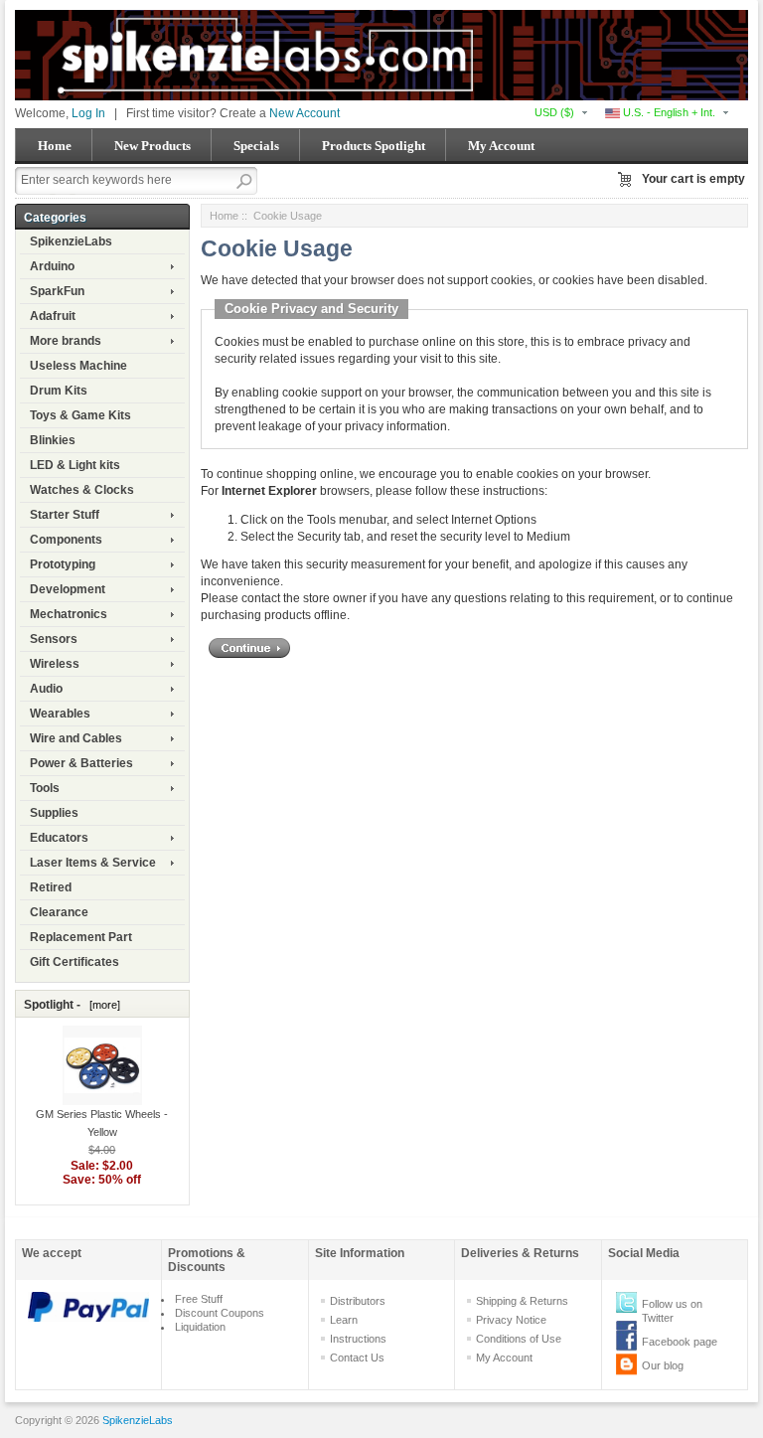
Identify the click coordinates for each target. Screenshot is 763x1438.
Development (67, 589)
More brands (65, 341)
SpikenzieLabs (71, 241)
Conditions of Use (518, 1339)
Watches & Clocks (82, 490)
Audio (46, 689)
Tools (45, 788)
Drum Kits (58, 391)
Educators (59, 838)
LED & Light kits (75, 465)
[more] (101, 1005)
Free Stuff (199, 1299)
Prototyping (62, 564)
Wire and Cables (76, 738)
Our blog (663, 1365)
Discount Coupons (219, 1313)
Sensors (53, 639)
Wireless (54, 664)
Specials (256, 145)
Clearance (59, 912)
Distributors (357, 1301)
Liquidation (200, 1327)
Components (66, 540)
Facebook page (679, 1342)
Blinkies (53, 440)
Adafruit (53, 316)
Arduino (52, 266)
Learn (344, 1320)
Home (55, 145)
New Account (304, 113)
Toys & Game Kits (80, 415)
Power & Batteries (81, 763)
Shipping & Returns (522, 1301)
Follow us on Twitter (672, 1311)
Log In (88, 113)
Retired (51, 887)
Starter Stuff (64, 515)
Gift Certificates (74, 962)
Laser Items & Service (93, 863)
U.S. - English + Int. (667, 112)
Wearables (60, 713)
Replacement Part (81, 937)
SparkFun (57, 291)
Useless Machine (78, 366)
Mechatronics (68, 614)
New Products (152, 145)
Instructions (358, 1339)
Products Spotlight (373, 145)
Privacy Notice (511, 1320)
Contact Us (357, 1357)
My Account (501, 145)
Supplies (54, 813)
